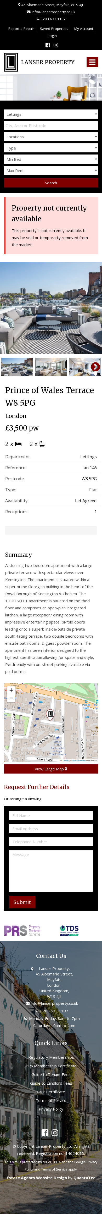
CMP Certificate (51, 1091)
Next (92, 308)
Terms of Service (51, 1100)
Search (51, 182)
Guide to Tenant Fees (51, 1074)
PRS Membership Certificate (51, 1065)
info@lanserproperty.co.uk (53, 11)
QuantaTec (84, 1177)
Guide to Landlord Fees (51, 1083)
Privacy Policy (51, 1109)
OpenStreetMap (79, 760)
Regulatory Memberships (51, 1057)
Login (52, 35)
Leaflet (65, 760)
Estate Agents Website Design (37, 1177)
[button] (51, 716)
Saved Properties (54, 28)
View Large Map (50, 768)
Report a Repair (21, 28)
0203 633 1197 (52, 18)
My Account (83, 28)
